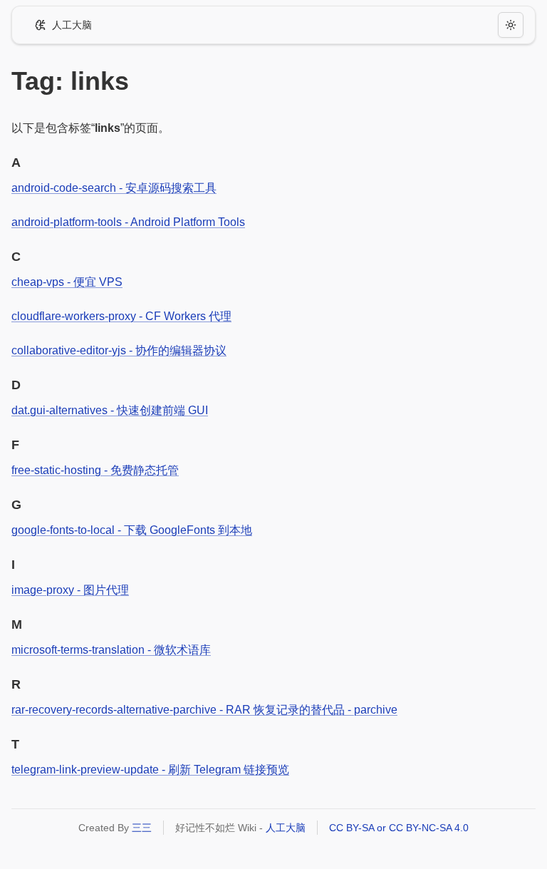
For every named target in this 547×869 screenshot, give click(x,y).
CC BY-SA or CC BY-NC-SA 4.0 (399, 827)
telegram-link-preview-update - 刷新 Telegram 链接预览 (150, 769)
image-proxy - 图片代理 (70, 590)
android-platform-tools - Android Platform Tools (128, 222)
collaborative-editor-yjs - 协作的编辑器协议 (118, 350)
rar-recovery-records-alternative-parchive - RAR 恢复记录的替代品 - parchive (204, 710)
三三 (142, 827)
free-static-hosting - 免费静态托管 (95, 470)
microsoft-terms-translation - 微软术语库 (111, 650)
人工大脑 (286, 827)
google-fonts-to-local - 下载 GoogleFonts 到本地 (131, 530)
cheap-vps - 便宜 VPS (67, 282)
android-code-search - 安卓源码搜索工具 (114, 188)
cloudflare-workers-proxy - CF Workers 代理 (121, 316)
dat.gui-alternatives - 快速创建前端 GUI (109, 410)
